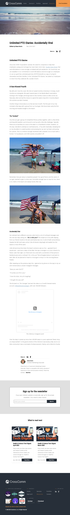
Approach (45, 3)
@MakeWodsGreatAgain (22, 286)
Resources (52, 3)
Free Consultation (63, 3)
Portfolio (38, 3)
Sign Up (52, 401)
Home (25, 3)
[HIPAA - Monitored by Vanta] (15, 501)
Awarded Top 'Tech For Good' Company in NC (15, 506)
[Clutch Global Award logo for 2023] (14, 493)
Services (31, 3)
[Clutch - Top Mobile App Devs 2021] (21, 494)
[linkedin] (57, 51)
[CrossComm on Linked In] (56, 491)
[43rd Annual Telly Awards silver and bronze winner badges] (8, 501)
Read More (28, 372)
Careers (49, 494)
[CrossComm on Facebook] (58, 491)
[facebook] (59, 51)
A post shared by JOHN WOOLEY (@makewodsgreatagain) (35, 329)
